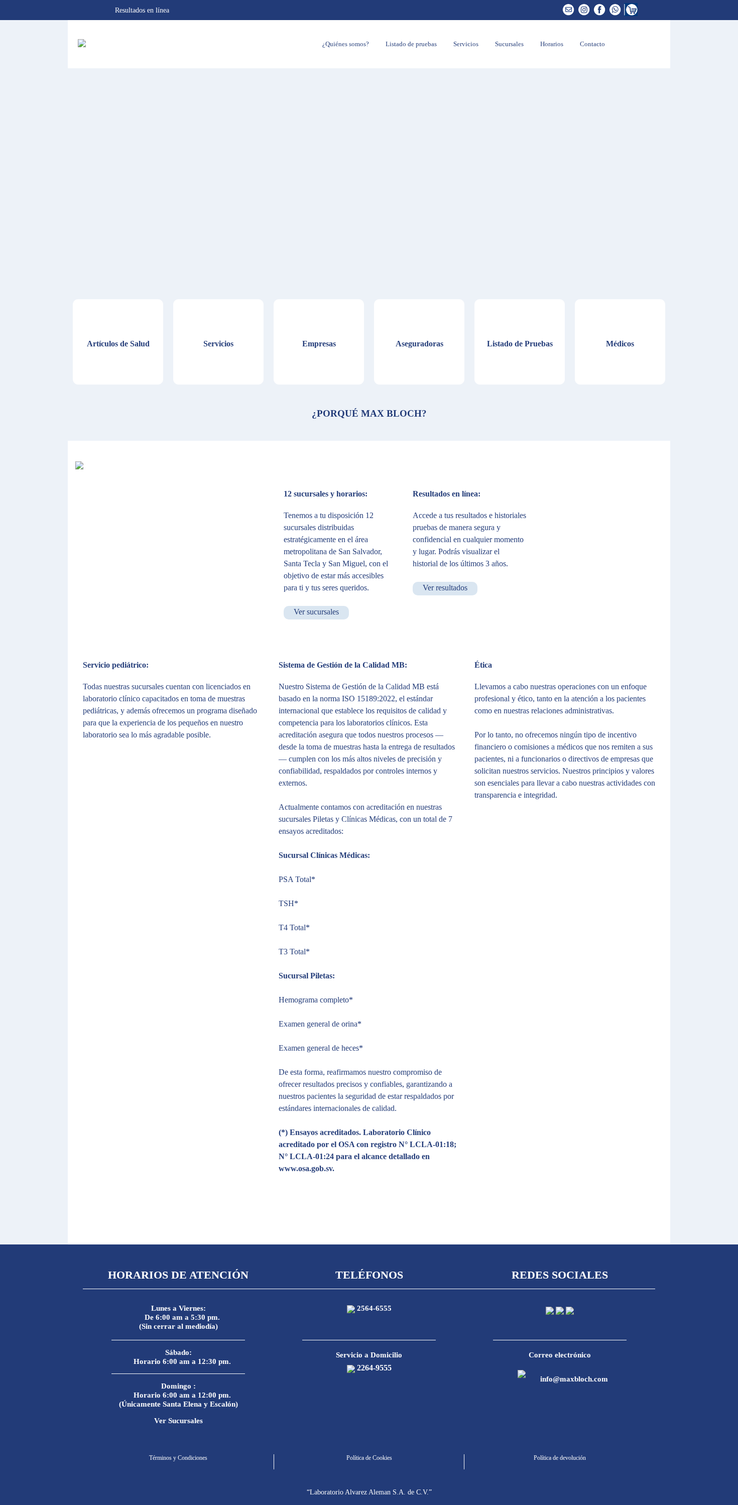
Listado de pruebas (410, 44)
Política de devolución (560, 1457)
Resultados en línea (141, 10)
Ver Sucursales (178, 1421)
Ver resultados (445, 587)
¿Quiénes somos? (345, 44)
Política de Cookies (369, 1457)
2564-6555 (374, 1308)
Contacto (591, 44)
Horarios (551, 44)
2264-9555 (374, 1367)
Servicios (465, 44)
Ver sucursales (316, 611)
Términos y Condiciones (178, 1457)
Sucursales (509, 44)
